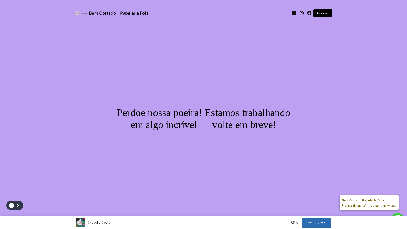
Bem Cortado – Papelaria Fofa (119, 13)
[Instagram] (301, 13)
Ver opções (316, 222)
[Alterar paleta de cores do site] (14, 205)
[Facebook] (309, 13)
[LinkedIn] (294, 13)
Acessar (323, 13)
